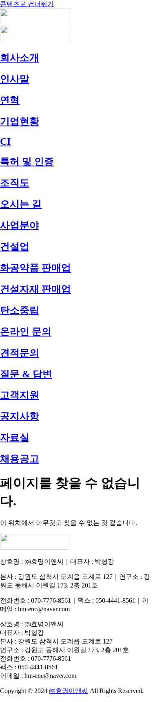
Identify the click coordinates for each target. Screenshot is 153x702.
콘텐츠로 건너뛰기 (27, 3)
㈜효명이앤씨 (68, 690)
